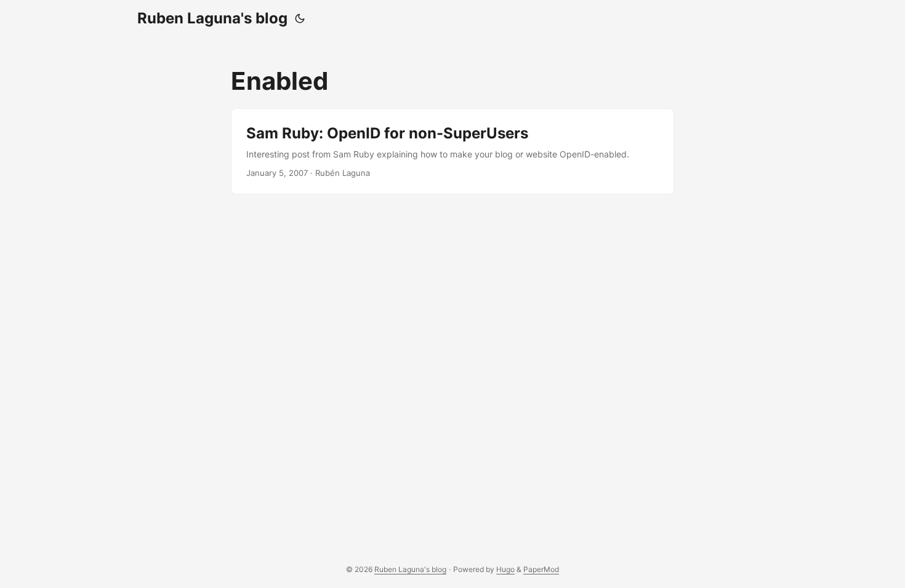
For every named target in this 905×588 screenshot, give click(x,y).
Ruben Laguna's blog (212, 18)
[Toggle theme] (299, 18)
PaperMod (541, 569)
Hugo (505, 569)
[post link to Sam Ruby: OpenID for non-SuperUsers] (452, 151)
